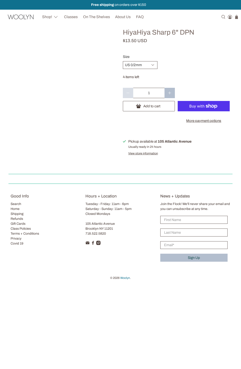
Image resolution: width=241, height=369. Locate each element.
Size (126, 57)
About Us (123, 17)
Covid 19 (17, 243)
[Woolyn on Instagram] (98, 244)
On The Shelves (96, 17)
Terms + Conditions (25, 233)
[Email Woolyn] (87, 244)
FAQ (140, 17)
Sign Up (194, 258)
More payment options (203, 121)
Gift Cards (18, 223)
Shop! (47, 17)
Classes (71, 17)
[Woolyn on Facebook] (93, 244)
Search (16, 204)
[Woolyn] (21, 16)
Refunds (17, 219)
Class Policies (21, 228)
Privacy (16, 238)
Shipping (17, 214)
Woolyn (125, 278)
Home (15, 209)
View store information (143, 153)
